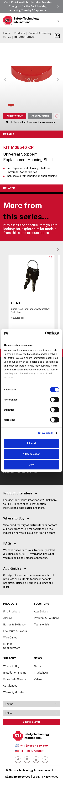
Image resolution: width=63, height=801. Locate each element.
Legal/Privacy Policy (45, 776)
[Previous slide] (53, 250)
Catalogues (10, 685)
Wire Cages (10, 637)
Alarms (7, 618)
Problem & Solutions (46, 618)
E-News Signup (31, 722)
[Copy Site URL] (57, 35)
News (37, 666)
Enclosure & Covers (15, 631)
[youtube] (36, 759)
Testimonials (41, 624)
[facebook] (18, 759)
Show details (45, 433)
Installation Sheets (14, 672)
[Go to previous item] (5, 79)
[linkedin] (45, 759)
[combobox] (31, 704)
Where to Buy (15, 115)
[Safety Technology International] (21, 20)
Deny (31, 464)
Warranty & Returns (15, 692)
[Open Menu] (57, 20)
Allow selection (31, 454)
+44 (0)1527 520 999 (34, 745)
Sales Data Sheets (14, 679)
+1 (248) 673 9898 (32, 751)
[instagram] (27, 759)
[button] (58, 6)
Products (19, 33)
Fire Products (11, 611)
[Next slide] (58, 250)
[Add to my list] (50, 257)
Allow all (32, 443)
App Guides (41, 611)
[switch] (54, 399)
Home (6, 33)
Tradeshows (41, 672)
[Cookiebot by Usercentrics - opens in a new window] (45, 333)
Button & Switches (14, 624)
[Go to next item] (58, 79)
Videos (38, 679)
